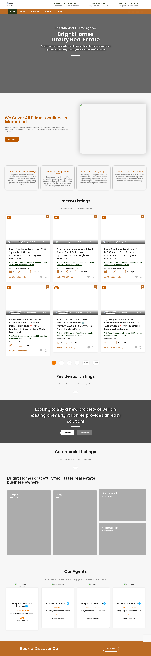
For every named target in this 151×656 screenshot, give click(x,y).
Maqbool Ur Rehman (92, 603)
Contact (49, 11)
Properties (35, 11)
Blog (60, 11)
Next (86, 363)
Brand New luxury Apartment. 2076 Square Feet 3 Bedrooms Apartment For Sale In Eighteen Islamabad (27, 254)
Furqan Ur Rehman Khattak (35, 242)
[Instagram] (133, 12)
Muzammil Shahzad (127, 603)
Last (96, 363)
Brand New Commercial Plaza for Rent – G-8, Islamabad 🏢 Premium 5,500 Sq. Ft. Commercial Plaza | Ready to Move (75, 324)
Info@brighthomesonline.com (22, 613)
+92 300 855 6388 (97, 3)
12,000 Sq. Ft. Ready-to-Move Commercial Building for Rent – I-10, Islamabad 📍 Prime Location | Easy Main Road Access (122, 324)
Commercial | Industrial (65, 3)
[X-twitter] (137, 12)
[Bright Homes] (11, 4)
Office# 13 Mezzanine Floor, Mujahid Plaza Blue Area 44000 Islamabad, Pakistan (28, 263)
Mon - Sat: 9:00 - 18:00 (129, 3)
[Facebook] (129, 12)
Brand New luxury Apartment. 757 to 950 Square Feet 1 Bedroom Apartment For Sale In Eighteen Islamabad (121, 254)
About (22, 11)
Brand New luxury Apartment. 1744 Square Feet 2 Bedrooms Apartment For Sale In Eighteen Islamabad (75, 254)
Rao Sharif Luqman (56, 603)
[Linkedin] (142, 12)
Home (12, 11)
